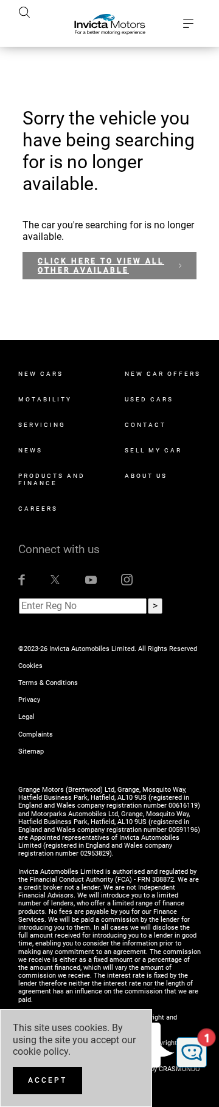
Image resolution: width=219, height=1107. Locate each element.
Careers (38, 508)
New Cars (40, 373)
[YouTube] (91, 579)
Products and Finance (51, 479)
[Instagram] (127, 579)
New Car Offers (163, 373)
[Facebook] (21, 579)
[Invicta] (110, 23)
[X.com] (55, 579)
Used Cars (149, 399)
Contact (145, 424)
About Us (146, 475)
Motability (45, 399)
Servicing (42, 424)
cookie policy (40, 1051)
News (30, 450)
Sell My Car (153, 450)
